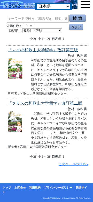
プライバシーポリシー (58, 187)
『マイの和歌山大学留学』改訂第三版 (43, 50)
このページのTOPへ (73, 164)
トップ (7, 187)
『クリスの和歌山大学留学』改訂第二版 (45, 103)
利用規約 (35, 187)
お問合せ (20, 187)
